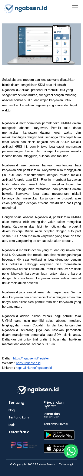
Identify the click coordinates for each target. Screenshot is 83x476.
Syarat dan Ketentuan (52, 415)
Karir (12, 425)
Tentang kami (19, 417)
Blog (12, 410)
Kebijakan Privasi (56, 424)
